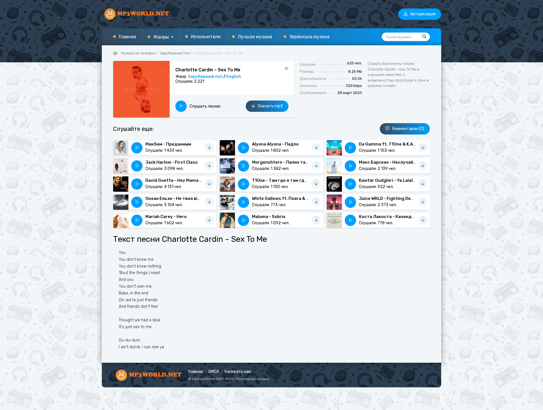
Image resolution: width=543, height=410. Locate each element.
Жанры (161, 37)
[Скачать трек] (209, 148)
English (233, 76)
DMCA (213, 371)
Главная (127, 36)
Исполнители (206, 36)
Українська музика (309, 36)
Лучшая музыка (255, 36)
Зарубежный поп (205, 76)
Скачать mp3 (270, 106)
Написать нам (238, 371)
